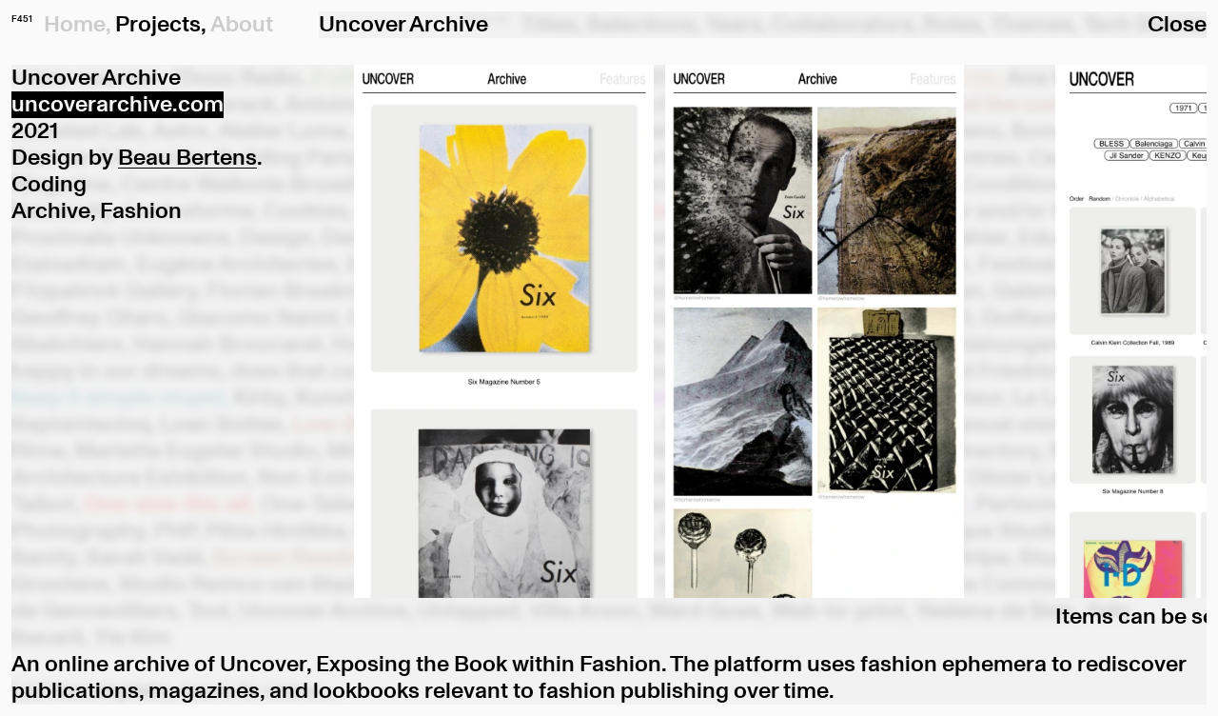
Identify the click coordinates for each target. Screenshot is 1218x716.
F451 (21, 19)
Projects (158, 24)
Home (75, 24)
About (241, 24)
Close (1177, 24)
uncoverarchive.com (117, 104)
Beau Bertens (187, 158)
